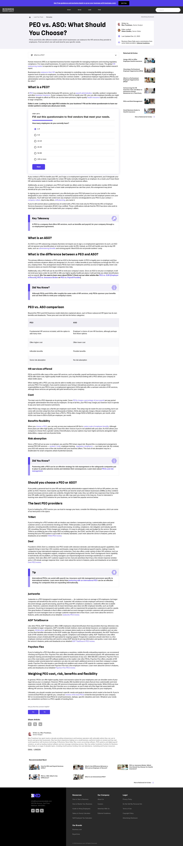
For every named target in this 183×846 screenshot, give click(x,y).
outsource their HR (48, 72)
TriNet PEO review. (55, 536)
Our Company (103, 795)
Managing (49, 17)
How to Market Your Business (82, 804)
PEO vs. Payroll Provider (70, 277)
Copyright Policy (128, 813)
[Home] (10, 10)
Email (30, 749)
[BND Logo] (40, 796)
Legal (125, 795)
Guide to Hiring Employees (81, 808)
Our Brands (77, 825)
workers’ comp (55, 446)
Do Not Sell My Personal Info (132, 804)
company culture (34, 200)
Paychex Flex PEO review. (65, 668)
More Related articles (143, 117)
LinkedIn (37, 749)
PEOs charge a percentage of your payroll (88, 400)
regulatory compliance (84, 446)
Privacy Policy (127, 799)
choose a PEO (41, 426)
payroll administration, (84, 93)
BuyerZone (76, 834)
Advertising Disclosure (130, 818)
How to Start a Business (80, 799)
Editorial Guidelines (143, 43)
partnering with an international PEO (82, 580)
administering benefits (47, 248)
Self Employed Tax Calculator (82, 818)
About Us (101, 799)
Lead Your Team (38, 17)
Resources (77, 795)
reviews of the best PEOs (74, 695)
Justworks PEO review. (71, 615)
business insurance (42, 95)
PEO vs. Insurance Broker (47, 277)
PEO (31, 93)
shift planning (60, 200)
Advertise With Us (104, 808)
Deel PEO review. (34, 562)
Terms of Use (127, 808)
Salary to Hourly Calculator (81, 813)
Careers (100, 804)
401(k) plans (39, 630)
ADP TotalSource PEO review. (83, 641)
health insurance (93, 97)
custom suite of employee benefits (96, 426)
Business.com (77, 829)
